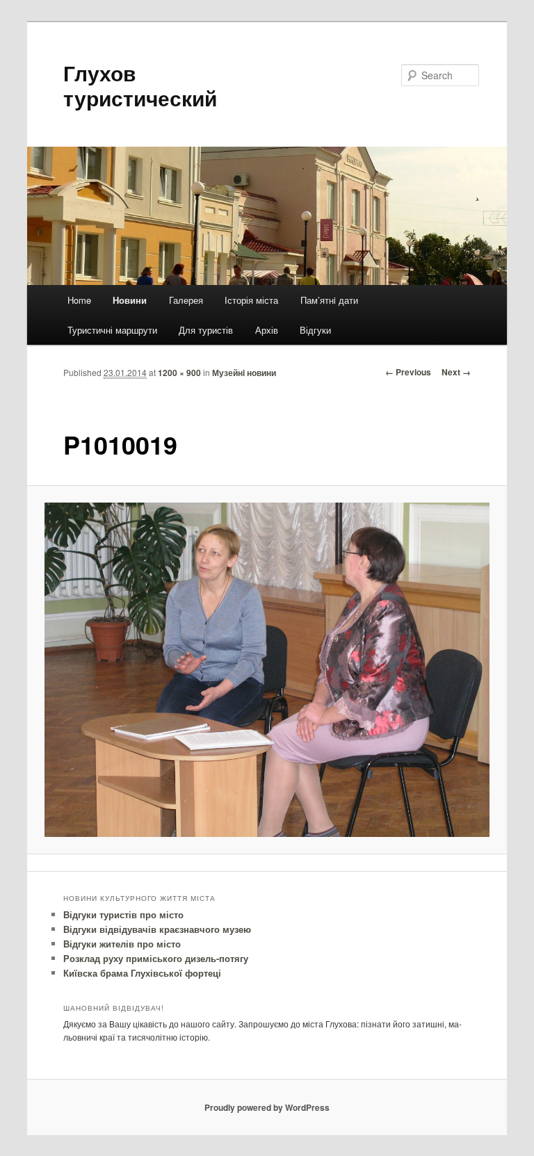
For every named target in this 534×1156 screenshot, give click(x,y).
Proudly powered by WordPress (267, 1107)
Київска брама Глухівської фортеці (142, 972)
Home (79, 300)
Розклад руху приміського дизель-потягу (155, 958)
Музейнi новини (244, 372)
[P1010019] (267, 669)
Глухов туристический (140, 85)
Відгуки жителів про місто (122, 943)
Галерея (186, 300)
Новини (130, 300)
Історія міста (251, 300)
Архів (266, 329)
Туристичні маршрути (112, 329)
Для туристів (206, 329)
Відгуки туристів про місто (123, 914)
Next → (456, 372)
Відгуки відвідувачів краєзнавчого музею (157, 929)
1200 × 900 (179, 372)
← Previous (408, 372)
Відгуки (315, 329)
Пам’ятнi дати (329, 300)
